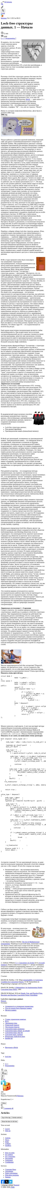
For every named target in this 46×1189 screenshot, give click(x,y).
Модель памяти (10, 1010)
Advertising (9, 1171)
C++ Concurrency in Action (24, 963)
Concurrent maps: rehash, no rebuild (17, 1031)
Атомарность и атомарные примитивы (19, 1006)
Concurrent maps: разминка (14, 1029)
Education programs (12, 1175)
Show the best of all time (9, 1121)
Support (16, 1185)
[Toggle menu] (2, 2)
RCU (7, 1021)
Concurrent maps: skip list (14, 1033)
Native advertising (11, 1173)
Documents (9, 1158)
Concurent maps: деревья (14, 1034)
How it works (9, 1153)
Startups (8, 1177)
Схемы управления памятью (15, 1019)
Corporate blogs (10, 1169)
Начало (3, 1001)
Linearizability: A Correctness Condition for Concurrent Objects (22, 981)
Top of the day (6, 1117)
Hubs (7, 1142)
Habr (13, 1187)
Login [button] (3, 13)
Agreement (9, 1160)
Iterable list (9, 1038)
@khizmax (19, 1096)
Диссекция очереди (12, 1027)
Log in (7, 1129)
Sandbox (8, 1145)
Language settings (7, 1185)
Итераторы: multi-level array (15, 1036)
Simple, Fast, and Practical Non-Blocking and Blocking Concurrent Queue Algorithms (22, 994)
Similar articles (17, 1117)
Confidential (9, 1162)
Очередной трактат (12, 1025)
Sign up (7, 1131)
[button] (23, 125)
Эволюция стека (11, 1023)
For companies (10, 1156)
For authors (9, 1155)
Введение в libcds (11, 1047)
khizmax (4, 18)
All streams (8, 2)
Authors (8, 1144)
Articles (7, 1138)
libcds (28, 99)
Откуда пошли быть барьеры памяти (18, 1008)
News (7, 1140)
